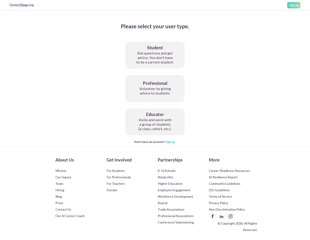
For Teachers (116, 184)
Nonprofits (165, 177)
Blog (58, 196)
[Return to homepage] (22, 5)
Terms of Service (220, 196)
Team (59, 184)
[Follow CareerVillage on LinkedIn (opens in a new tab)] (221, 216)
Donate (112, 190)
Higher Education (170, 184)
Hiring (59, 190)
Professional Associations (176, 216)
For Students (116, 171)
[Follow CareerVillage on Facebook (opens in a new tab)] (212, 216)
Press (59, 203)
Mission (60, 171)
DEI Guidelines (219, 190)
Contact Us (63, 209)
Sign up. (171, 141)
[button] (155, 55)
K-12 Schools (167, 171)
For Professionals (119, 177)
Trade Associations (171, 209)
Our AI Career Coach (70, 216)
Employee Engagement (174, 190)
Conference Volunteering (176, 222)
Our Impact (63, 177)
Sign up (294, 5)
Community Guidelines (224, 184)
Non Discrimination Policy (227, 209)
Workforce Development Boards (175, 199)
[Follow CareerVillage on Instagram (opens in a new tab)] (230, 216)
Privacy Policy (218, 203)
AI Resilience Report (223, 177)
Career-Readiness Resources (229, 171)
